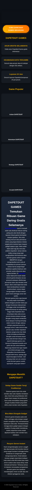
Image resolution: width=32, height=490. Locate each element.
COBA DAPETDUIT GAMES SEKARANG (16, 29)
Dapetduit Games (11, 228)
